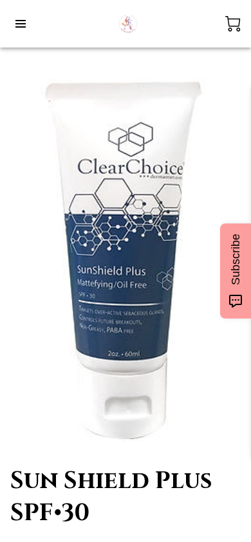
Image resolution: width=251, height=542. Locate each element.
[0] (233, 23)
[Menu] (20, 23)
